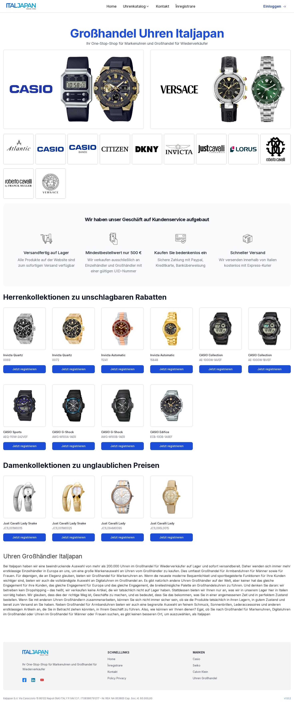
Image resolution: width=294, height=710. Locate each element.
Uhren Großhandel (205, 678)
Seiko (196, 665)
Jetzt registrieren (24, 369)
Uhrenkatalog (134, 6)
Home (112, 6)
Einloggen (272, 6)
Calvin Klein (200, 671)
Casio (196, 659)
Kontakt (162, 6)
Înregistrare (185, 6)
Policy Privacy (117, 678)
